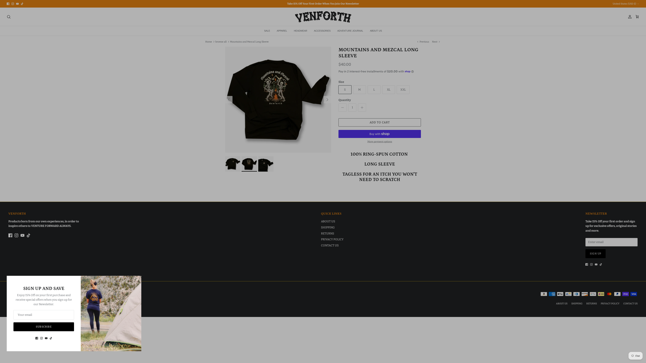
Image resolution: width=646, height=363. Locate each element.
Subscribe (44, 326)
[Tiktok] (51, 338)
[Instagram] (41, 338)
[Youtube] (46, 338)
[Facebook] (36, 338)
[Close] (137, 280)
